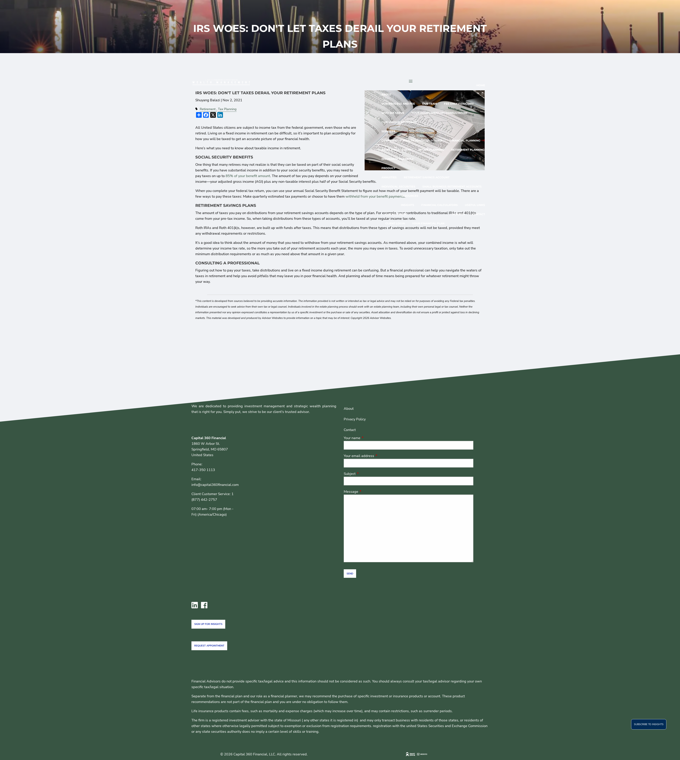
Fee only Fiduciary (459, 103)
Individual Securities (398, 186)
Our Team (429, 103)
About (386, 94)
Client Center (396, 214)
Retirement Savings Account (426, 177)
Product (388, 168)
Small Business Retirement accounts (452, 186)
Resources (409, 195)
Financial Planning (465, 140)
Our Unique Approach (399, 122)
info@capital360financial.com (215, 484)
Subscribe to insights (649, 724)
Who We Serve (392, 113)
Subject (367, 473)
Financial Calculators (439, 205)
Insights (407, 205)
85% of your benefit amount (248, 176)
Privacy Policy (355, 419)
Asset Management (396, 149)
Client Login (395, 223)
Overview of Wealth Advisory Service (412, 140)
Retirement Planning (468, 149)
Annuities (389, 177)
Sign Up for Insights (208, 624)
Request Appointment (209, 645)
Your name (369, 438)
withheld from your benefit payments (374, 196)
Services (388, 131)
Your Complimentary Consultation (439, 113)
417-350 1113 (203, 469)
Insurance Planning (397, 159)
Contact (478, 214)
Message (368, 491)
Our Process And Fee (398, 103)
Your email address (376, 455)
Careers (458, 214)
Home (480, 85)
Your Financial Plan (428, 223)
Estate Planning (431, 149)
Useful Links (475, 205)
